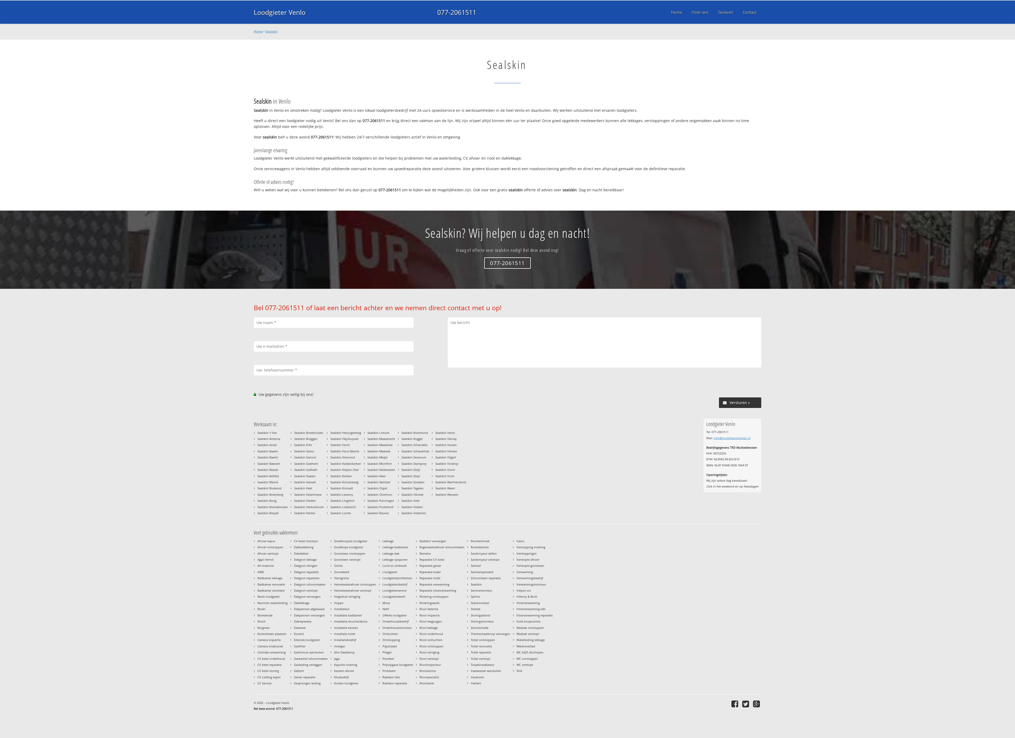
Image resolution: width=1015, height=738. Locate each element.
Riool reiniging (429, 652)
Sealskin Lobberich (343, 507)
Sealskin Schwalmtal (415, 451)
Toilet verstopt (480, 659)
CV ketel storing (268, 671)
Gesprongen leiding (307, 683)
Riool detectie (428, 609)
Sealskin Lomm (340, 513)
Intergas (339, 646)
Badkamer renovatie (271, 584)
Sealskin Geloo (304, 451)
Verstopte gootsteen (530, 566)
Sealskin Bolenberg (270, 494)
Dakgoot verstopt (306, 590)
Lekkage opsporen (395, 559)
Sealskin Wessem (446, 494)
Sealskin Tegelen (413, 488)
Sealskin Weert (445, 488)
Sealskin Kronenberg (344, 482)
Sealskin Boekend (269, 488)
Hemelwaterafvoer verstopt (352, 590)
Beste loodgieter (268, 596)
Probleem (389, 671)
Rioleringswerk (429, 603)
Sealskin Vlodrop (446, 464)
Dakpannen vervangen (309, 615)
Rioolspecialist (429, 677)
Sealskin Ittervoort (342, 457)
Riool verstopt (429, 659)
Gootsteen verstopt (347, 559)
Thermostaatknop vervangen (490, 634)
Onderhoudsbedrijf (395, 621)
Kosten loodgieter (346, 683)
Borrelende (265, 615)
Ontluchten (390, 634)
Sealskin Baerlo (267, 457)
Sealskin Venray (446, 439)
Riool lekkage (428, 628)
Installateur (341, 609)
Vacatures (477, 677)
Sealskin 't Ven (267, 433)
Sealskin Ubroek (412, 494)
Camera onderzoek (270, 646)
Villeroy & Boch (526, 596)
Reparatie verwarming (434, 584)
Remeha (425, 553)
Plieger (387, 652)
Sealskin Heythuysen (344, 439)
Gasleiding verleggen (308, 665)
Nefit (385, 609)
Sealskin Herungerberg (345, 433)
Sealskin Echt (303, 445)
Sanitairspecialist (482, 572)
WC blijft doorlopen (529, 652)
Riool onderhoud (431, 634)
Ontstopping (391, 640)
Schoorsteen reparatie (486, 578)
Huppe (338, 603)
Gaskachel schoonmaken (311, 659)
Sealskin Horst (340, 445)
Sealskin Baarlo (267, 451)
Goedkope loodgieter (348, 547)
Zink (519, 671)
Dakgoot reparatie (306, 572)
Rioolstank (426, 683)
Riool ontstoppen (431, 646)
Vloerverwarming (528, 603)
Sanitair (476, 566)
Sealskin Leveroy (341, 494)
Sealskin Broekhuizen (308, 433)
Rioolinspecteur (430, 665)
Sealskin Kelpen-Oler (344, 470)
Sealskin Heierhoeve (308, 494)
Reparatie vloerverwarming (437, 590)
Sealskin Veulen (446, 445)
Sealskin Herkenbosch (309, 507)
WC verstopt (524, 665)
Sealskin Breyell (268, 513)
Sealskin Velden (412, 507)
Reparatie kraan (430, 572)
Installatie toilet (344, 634)
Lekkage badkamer (395, 547)
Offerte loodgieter (394, 615)
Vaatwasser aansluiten (486, 671)
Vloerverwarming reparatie (534, 615)
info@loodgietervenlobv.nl (732, 438)
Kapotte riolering (345, 665)
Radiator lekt (391, 677)
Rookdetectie (480, 547)
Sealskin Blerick (267, 482)
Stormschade (479, 628)
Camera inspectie (269, 640)
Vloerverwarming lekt (531, 609)
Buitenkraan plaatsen (272, 634)
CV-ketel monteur (306, 541)
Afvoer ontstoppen (270, 547)
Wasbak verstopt (527, 634)
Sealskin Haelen (305, 476)
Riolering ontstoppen (434, 596)
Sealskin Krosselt (341, 488)
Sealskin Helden (305, 501)
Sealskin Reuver (378, 513)
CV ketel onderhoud (271, 659)
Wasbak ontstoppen (530, 628)
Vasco (520, 541)
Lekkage (388, 541)
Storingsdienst (480, 615)
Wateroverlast (525, 646)
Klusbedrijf (341, 677)
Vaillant (476, 683)
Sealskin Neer (376, 476)
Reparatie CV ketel (431, 559)
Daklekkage (302, 603)
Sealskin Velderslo (414, 513)
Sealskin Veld (410, 501)
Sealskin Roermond (415, 433)
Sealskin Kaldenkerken (345, 464)
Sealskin (271, 31)
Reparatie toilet (429, 578)
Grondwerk (341, 572)
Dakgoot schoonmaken (310, 584)
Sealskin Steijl (411, 470)
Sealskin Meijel (377, 457)
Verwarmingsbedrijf (529, 578)
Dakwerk (300, 628)
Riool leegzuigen (430, 621)
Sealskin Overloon (379, 494)
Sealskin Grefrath (305, 470)
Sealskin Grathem (306, 464)
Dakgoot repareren (307, 578)
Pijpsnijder (389, 646)
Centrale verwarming (271, 652)
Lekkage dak (390, 553)
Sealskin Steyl (411, 476)
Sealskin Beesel (267, 470)
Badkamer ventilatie (271, 590)
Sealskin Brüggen (305, 439)
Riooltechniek (480, 541)
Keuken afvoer (344, 671)
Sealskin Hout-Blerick (344, 451)
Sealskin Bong (266, 501)
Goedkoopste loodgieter (350, 541)
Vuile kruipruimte (528, 621)
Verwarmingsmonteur (531, 584)
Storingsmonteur (482, 621)
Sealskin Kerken (341, 476)
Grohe (338, 566)
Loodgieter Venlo (280, 12)
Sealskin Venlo (445, 433)
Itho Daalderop (344, 652)
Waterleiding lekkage (530, 640)
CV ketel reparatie (269, 665)
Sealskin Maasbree (380, 445)
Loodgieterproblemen (397, 578)
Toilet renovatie (481, 646)
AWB (260, 572)
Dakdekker (301, 553)
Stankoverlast (480, 603)
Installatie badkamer (348, 615)
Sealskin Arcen (267, 445)
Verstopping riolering (530, 547)
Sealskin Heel (303, 488)
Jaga (337, 659)
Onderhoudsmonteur (397, 628)
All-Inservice (265, 566)
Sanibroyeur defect (484, 553)
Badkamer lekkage (269, 578)
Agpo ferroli (265, 559)
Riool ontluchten (430, 640)
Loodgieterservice (394, 590)
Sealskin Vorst (444, 476)
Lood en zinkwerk (394, 566)
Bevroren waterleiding (272, 603)
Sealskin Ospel (377, 488)
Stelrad (475, 609)
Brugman (263, 628)
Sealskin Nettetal (378, 482)
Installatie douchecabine (350, 621)
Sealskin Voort (445, 470)
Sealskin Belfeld (268, 476)
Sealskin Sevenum (414, 457)
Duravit (299, 634)
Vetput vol (523, 590)
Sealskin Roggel (412, 439)
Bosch (261, 621)
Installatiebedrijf (345, 640)
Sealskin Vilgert (445, 457)
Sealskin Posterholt (380, 507)
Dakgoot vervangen (307, 596)
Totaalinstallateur (482, 665)
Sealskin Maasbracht (381, 439)
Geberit (299, 671)
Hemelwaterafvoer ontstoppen (355, 584)
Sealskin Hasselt (305, 482)
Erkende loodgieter (307, 640)
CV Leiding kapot (269, 677)
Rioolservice (427, 671)
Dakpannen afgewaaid (309, 609)
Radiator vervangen (432, 541)
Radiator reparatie (394, 683)
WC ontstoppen (527, 659)
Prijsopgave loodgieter (397, 665)
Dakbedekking (303, 547)
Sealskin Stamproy (414, 464)
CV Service (264, 683)
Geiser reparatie (304, 677)
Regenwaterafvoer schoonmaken (441, 547)
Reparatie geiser (430, 566)
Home (258, 31)
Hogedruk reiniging (347, 596)
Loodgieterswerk (393, 596)
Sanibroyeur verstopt (485, 559)
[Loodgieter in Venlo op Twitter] (746, 703)
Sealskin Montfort (379, 464)
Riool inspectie (429, 615)
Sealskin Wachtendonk (450, 482)
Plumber (388, 659)
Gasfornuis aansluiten (309, 652)
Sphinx (475, 596)
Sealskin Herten (304, 513)
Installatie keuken (346, 628)
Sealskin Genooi (305, 457)
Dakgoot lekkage (305, 559)
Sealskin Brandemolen (272, 507)
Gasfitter (300, 646)
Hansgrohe (341, 578)
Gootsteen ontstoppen (349, 553)
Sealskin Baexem (268, 464)
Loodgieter (389, 572)
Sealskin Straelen (413, 482)
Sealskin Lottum (378, 433)
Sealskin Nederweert (381, 470)
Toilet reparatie (481, 652)
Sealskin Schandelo (415, 445)
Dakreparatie (302, 621)
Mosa (386, 603)
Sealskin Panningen (380, 501)
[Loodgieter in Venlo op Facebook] (735, 703)
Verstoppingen (526, 553)
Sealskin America (268, 439)
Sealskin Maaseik (378, 451)
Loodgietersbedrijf (395, 584)
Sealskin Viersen (446, 451)
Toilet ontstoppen (483, 640)
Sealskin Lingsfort (342, 501)
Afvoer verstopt (268, 553)
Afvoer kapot (266, 541)
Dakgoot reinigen (305, 566)
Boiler (261, 609)
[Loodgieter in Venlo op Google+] (757, 703)
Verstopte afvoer (527, 559)
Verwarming (524, 572)
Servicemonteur (481, 590)
